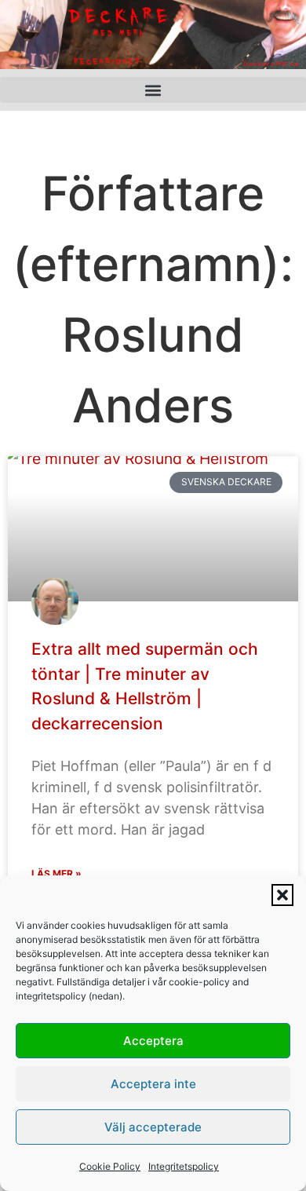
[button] (282, 895)
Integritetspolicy (183, 1166)
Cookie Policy (109, 1166)
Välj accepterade (153, 1127)
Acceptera (153, 1040)
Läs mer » (56, 873)
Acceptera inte (153, 1083)
